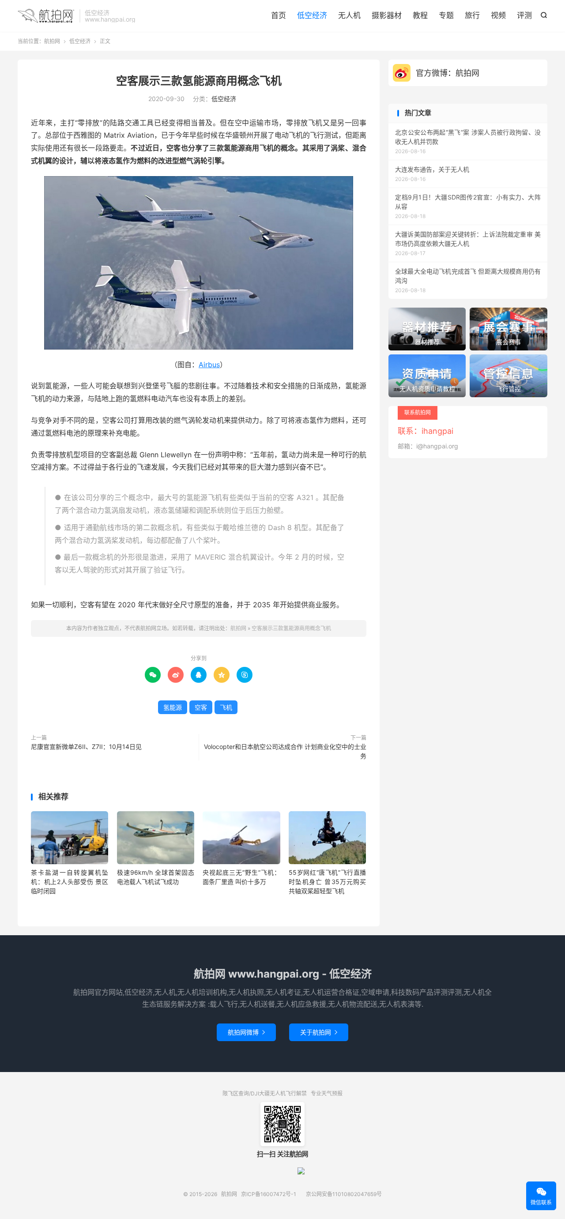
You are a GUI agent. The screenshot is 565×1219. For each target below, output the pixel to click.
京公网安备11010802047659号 (344, 1194)
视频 (498, 15)
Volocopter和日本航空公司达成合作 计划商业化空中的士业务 (285, 751)
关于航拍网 (318, 1032)
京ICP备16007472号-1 (268, 1194)
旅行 (472, 15)
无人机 (349, 15)
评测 (524, 15)
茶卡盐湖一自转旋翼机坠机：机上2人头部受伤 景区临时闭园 (69, 882)
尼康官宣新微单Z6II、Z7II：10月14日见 (86, 746)
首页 (278, 15)
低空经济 (312, 15)
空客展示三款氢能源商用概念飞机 (199, 80)
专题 (446, 15)
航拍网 (46, 16)
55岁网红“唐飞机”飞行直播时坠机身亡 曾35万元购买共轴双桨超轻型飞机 (327, 882)
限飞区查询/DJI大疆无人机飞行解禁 (264, 1093)
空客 (201, 707)
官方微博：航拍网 (447, 73)
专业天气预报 (327, 1093)
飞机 (226, 707)
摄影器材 (387, 15)
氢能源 (172, 707)
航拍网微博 (246, 1032)
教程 (420, 15)
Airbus (209, 364)
